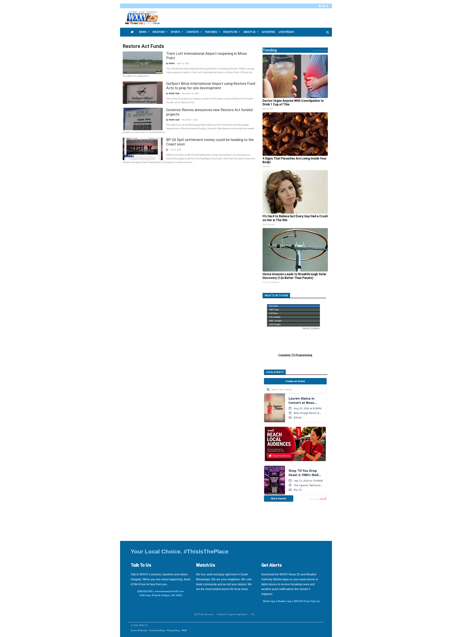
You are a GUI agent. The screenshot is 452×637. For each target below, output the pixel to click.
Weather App (285, 601)
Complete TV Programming (295, 355)
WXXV (172, 63)
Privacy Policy (173, 630)
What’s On (230, 32)
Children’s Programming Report (232, 614)
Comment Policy (157, 630)
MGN (184, 630)
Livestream (286, 32)
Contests (192, 32)
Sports (175, 32)
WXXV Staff (174, 94)
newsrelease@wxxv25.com (169, 591)
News (142, 32)
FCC (253, 614)
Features (211, 32)
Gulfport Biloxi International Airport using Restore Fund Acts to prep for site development (210, 85)
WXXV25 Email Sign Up (307, 601)
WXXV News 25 (146, 18)
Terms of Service (139, 630)
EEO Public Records (203, 614)
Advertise (268, 32)
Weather (159, 32)
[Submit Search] (327, 32)
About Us (249, 32)
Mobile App (269, 601)
